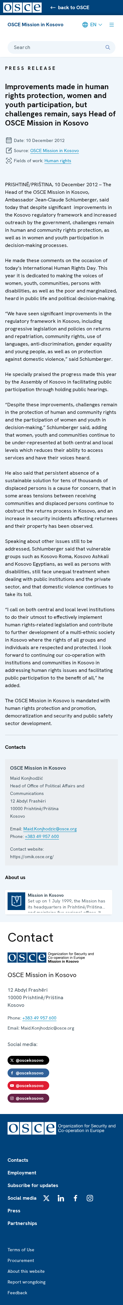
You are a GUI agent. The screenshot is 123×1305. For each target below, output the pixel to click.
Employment (22, 1172)
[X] (46, 1198)
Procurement (21, 1260)
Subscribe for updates (33, 1185)
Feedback (17, 1293)
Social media (22, 1198)
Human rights (57, 160)
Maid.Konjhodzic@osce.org (50, 829)
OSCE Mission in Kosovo (35, 24)
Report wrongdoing (26, 1282)
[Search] (108, 47)
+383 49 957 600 (42, 836)
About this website (26, 1271)
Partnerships (22, 1223)
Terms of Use (21, 1250)
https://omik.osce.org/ (32, 856)
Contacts (18, 1160)
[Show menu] (111, 24)
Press (14, 1210)
